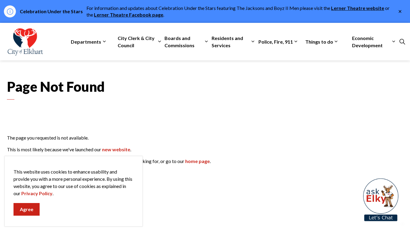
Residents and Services (227, 41)
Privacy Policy (37, 193)
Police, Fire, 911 (275, 42)
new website (116, 149)
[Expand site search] (402, 41)
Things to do (319, 42)
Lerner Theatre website (357, 8)
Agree (26, 209)
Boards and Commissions (179, 41)
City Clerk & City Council (136, 41)
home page (197, 161)
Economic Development (367, 41)
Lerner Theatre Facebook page (128, 14)
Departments (86, 42)
